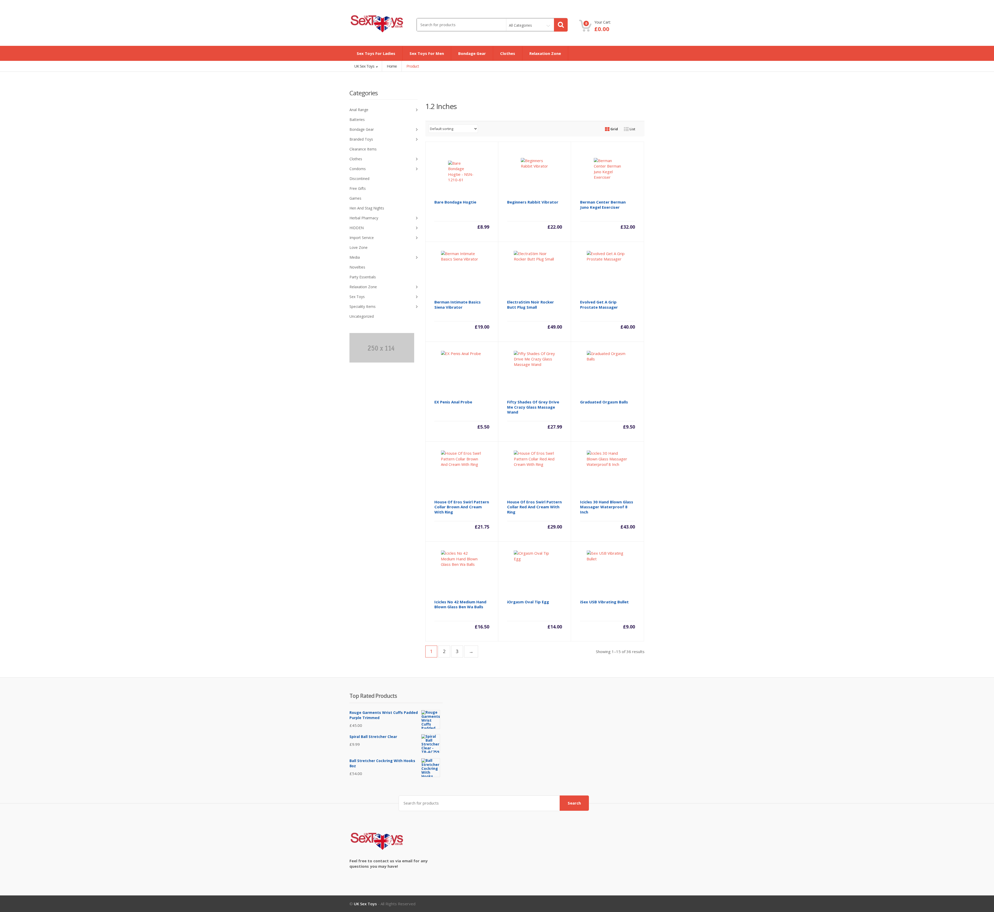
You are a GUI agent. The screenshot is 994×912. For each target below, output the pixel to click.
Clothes (507, 53)
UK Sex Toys (364, 66)
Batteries (357, 119)
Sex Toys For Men (427, 53)
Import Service (361, 237)
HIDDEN (356, 227)
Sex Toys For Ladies (376, 53)
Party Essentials (362, 276)
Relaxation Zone (545, 53)
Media (354, 257)
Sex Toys (357, 296)
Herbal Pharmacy (363, 217)
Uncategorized (361, 316)
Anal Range (358, 109)
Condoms (357, 168)
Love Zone (358, 247)
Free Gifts (357, 188)
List (632, 129)
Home (392, 66)
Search (574, 803)
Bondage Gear (472, 53)
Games (355, 198)
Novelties (357, 267)
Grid (614, 129)
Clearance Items (363, 149)
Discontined (359, 178)
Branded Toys (361, 139)
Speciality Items (362, 306)
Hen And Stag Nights (366, 208)
